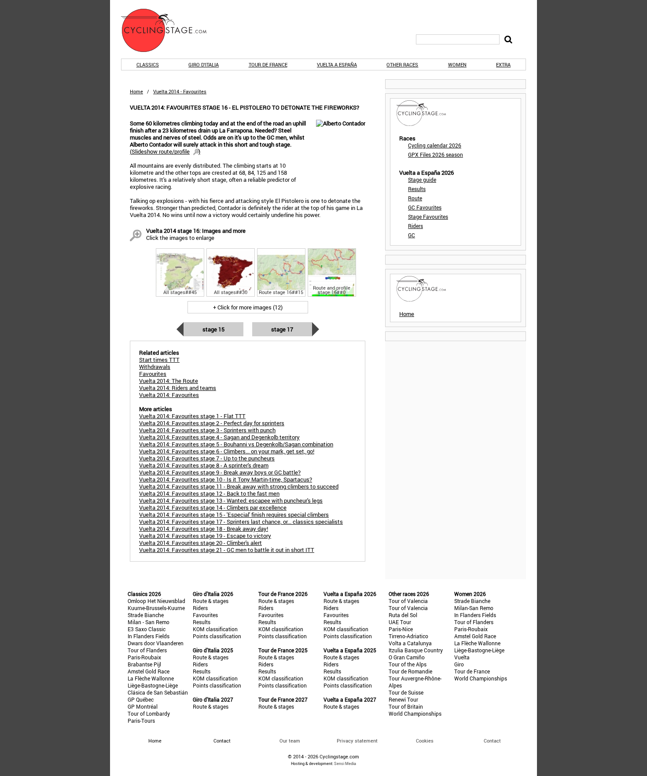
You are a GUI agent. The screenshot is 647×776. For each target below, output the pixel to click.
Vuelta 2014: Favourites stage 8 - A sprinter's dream (203, 465)
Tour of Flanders (147, 650)
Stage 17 (282, 329)
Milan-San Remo (473, 607)
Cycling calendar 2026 (434, 145)
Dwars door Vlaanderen (156, 643)
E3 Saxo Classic (146, 629)
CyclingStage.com (169, 30)
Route (415, 198)
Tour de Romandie (410, 671)
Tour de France (268, 64)
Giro (459, 664)
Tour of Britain (406, 706)
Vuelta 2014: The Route (168, 381)
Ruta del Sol (403, 614)
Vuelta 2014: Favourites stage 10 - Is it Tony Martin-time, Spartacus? (225, 479)
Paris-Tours (141, 720)
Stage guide (422, 179)
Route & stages (210, 600)
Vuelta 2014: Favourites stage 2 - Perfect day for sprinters (211, 423)
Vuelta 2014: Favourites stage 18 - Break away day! (203, 529)
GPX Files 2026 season (435, 154)
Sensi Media (345, 763)
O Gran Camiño (407, 657)
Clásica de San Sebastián (158, 692)
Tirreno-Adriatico (408, 636)
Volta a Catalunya (410, 643)
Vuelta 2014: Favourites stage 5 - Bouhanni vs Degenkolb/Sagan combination (236, 444)
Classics (147, 64)
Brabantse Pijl (144, 664)
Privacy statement (357, 740)
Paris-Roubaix (144, 657)
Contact (492, 740)
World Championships (415, 713)
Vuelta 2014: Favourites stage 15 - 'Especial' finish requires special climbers (234, 515)
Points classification (217, 636)
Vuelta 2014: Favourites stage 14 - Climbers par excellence (213, 507)
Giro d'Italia (203, 64)
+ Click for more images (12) (248, 307)
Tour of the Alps (407, 664)
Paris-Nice (401, 629)
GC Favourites (424, 207)
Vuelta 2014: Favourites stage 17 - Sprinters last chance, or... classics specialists (241, 522)
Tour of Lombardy (149, 713)
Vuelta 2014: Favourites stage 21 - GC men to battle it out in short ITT (226, 550)
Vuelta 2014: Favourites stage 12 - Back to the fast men (209, 493)
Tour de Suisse (406, 692)
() (165, 151)
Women (457, 64)
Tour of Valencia (408, 600)
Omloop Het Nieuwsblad (156, 600)
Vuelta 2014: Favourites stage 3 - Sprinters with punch (207, 430)
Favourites (205, 614)
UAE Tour (400, 621)
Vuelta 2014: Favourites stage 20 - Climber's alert (200, 543)
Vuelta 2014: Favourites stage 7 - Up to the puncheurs (207, 458)
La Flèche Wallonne (151, 678)
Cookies (425, 740)
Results (417, 188)
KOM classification (215, 629)
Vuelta (462, 657)
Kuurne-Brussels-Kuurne (156, 607)
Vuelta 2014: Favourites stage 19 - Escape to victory (205, 536)
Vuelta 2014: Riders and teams (177, 388)
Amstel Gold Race (148, 671)
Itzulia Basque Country (416, 650)
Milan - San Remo (148, 621)
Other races (402, 64)
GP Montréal (143, 706)
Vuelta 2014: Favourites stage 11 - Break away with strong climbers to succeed (238, 486)
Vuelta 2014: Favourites (169, 395)
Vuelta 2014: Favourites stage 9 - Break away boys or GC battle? (220, 472)
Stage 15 (213, 329)
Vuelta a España (337, 64)
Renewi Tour (403, 699)
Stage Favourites (428, 216)
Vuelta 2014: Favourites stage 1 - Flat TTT (192, 416)
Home (136, 91)
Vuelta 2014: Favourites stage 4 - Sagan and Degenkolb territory (219, 437)
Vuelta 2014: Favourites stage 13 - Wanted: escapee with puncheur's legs (231, 500)
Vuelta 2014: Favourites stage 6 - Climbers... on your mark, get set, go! (226, 451)
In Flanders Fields (148, 636)
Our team (289, 740)
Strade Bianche (146, 614)
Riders (415, 225)
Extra (503, 64)
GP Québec (141, 699)
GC (411, 235)
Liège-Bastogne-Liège (153, 685)
